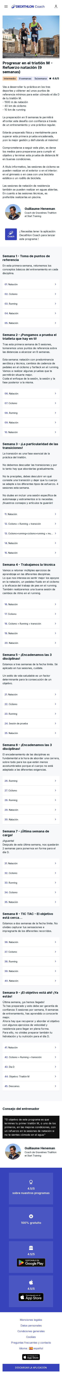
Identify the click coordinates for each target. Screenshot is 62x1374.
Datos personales (31, 1325)
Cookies (31, 1337)
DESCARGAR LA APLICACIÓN (31, 1367)
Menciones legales (31, 1319)
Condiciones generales (31, 1331)
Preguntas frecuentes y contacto (31, 1342)
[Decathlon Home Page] (28, 6)
